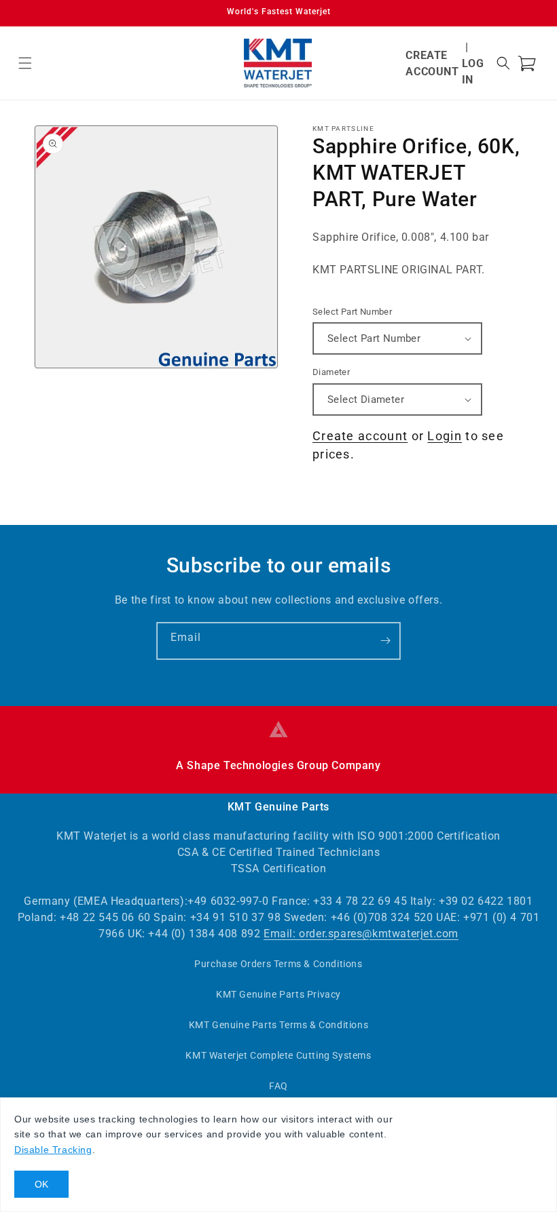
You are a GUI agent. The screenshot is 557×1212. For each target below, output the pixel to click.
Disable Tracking (53, 1149)
